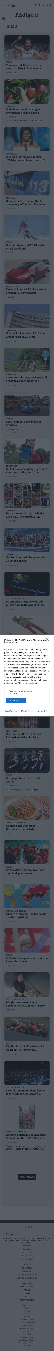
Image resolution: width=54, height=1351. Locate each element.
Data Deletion (10, 711)
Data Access (27, 711)
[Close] (48, 640)
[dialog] (27, 675)
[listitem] (27, 692)
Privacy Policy (43, 711)
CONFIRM (16, 700)
